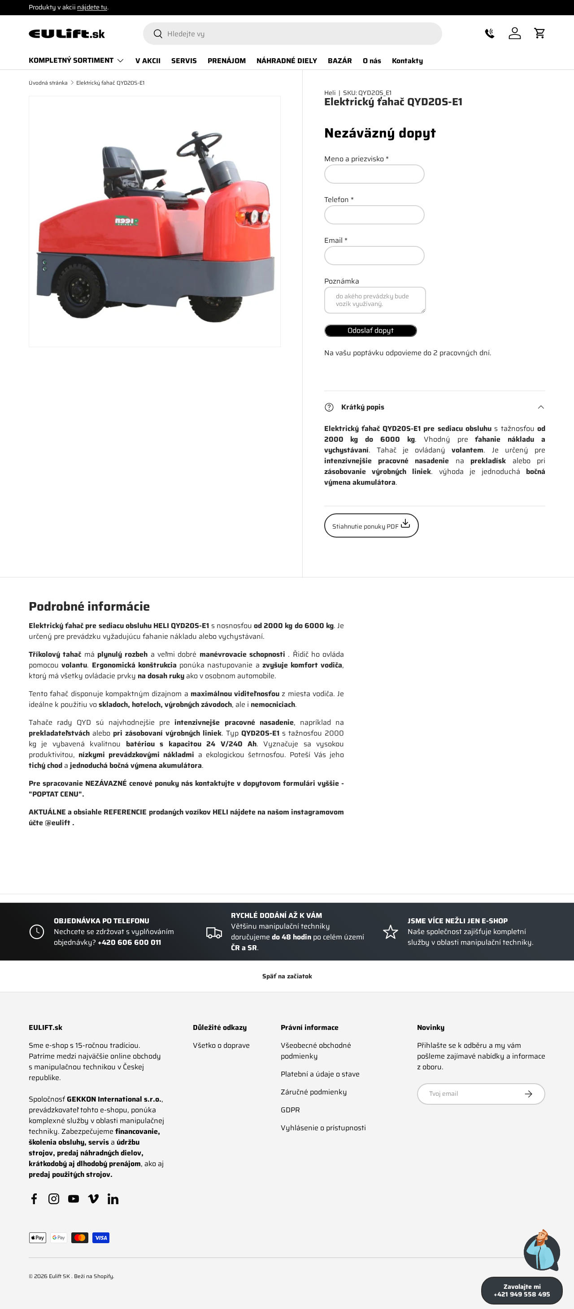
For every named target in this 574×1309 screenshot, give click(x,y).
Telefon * (339, 199)
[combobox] (292, 33)
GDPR (290, 1109)
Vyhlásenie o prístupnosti (323, 1127)
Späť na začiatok (287, 976)
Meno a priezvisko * (356, 158)
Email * (336, 240)
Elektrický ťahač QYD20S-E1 (110, 83)
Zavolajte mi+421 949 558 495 (522, 1290)
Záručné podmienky (314, 1092)
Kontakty (407, 60)
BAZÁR (340, 60)
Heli (330, 93)
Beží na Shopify (93, 1276)
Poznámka (341, 281)
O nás (372, 60)
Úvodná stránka (48, 83)
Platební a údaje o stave (320, 1074)
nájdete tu (92, 7)
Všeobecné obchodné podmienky (316, 1051)
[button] (490, 33)
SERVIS (184, 60)
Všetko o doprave (221, 1045)
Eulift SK (60, 1276)
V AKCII (148, 60)
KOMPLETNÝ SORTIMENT (71, 60)
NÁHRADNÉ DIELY (287, 60)
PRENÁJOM (227, 60)
